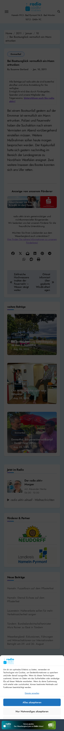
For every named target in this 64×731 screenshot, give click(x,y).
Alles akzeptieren (32, 702)
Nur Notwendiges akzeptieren (32, 711)
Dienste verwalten (32, 693)
